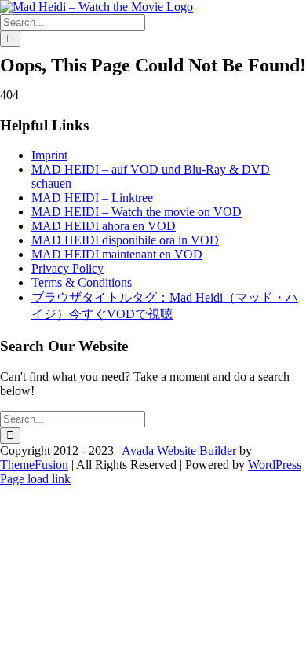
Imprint (49, 155)
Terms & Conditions (81, 282)
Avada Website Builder (179, 450)
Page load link (35, 478)
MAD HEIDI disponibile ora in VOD (125, 240)
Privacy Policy (67, 268)
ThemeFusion (34, 464)
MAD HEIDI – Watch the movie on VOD (136, 211)
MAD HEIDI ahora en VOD (103, 226)
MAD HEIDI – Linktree (92, 197)
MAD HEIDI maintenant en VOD (116, 254)
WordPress (274, 464)
